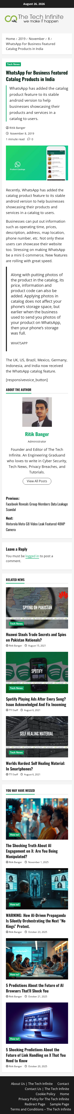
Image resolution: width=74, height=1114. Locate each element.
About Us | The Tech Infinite (32, 1084)
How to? (14, 834)
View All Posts (37, 481)
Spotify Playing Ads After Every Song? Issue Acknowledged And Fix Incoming (36, 701)
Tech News (13, 64)
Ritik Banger (17, 128)
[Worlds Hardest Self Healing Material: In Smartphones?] (37, 736)
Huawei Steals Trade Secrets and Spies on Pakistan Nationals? (36, 637)
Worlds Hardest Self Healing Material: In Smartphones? (35, 766)
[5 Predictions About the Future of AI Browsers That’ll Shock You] (37, 958)
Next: (35, 524)
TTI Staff (13, 710)
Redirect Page (35, 1104)
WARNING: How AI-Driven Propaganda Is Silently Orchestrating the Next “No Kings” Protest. (36, 920)
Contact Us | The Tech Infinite (47, 1089)
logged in (32, 556)
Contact (63, 1084)
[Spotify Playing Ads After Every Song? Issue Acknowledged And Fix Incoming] (37, 672)
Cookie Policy (45, 1094)
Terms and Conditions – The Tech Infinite (40, 1109)
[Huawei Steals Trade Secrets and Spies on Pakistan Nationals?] (37, 608)
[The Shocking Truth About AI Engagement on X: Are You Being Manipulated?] (37, 819)
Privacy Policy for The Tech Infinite (44, 1099)
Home (64, 1094)
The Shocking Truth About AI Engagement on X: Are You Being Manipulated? (32, 850)
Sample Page (59, 1104)
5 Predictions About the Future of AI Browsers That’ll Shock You (35, 988)
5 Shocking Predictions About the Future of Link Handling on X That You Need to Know (36, 1055)
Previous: (37, 504)
